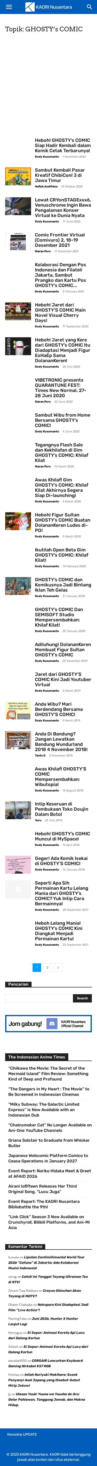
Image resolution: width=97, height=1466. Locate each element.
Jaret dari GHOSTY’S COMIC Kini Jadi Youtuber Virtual (63, 679)
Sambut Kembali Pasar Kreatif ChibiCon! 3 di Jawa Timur (60, 175)
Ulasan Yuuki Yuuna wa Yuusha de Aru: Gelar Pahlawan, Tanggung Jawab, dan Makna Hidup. (46, 1399)
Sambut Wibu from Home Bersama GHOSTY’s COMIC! (62, 420)
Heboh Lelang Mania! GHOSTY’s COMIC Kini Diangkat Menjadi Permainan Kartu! (59, 931)
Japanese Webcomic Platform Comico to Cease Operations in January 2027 (48, 1158)
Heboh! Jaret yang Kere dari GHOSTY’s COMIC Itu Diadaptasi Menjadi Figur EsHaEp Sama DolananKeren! (62, 350)
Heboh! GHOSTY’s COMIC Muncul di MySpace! (62, 836)
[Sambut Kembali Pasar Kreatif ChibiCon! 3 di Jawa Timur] (18, 176)
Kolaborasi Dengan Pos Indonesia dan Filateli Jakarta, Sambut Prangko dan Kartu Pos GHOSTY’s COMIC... (60, 275)
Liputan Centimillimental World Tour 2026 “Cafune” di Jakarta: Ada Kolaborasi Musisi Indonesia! (46, 1262)
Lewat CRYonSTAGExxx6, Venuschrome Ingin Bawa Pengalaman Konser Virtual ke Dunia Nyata (63, 207)
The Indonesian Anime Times (36, 1057)
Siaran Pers (43, 251)
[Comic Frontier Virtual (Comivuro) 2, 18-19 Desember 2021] (18, 241)
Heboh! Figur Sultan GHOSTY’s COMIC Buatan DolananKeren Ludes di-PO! (62, 522)
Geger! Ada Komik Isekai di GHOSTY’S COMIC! (61, 860)
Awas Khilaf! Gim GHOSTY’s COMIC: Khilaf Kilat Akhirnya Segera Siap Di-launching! (61, 487)
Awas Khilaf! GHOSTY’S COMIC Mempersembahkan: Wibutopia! (60, 776)
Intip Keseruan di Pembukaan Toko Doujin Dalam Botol (61, 809)
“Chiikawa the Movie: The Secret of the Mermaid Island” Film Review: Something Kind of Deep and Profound (48, 1074)
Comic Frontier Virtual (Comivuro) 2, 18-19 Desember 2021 (60, 240)
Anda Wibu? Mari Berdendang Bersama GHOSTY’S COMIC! (59, 709)
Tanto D (40, 755)
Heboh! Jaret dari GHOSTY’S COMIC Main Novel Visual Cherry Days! (60, 312)
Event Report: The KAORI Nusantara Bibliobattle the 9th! (44, 1204)
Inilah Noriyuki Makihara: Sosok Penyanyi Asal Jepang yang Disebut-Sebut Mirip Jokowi (44, 1380)
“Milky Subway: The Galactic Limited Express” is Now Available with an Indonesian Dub (43, 1110)
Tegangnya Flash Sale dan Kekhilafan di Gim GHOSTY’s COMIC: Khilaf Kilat (61, 452)
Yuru (38, 820)
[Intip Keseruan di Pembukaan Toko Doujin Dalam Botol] (18, 810)
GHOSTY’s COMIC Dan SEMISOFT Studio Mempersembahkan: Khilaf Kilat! (59, 617)
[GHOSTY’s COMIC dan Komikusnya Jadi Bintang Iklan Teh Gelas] (18, 586)
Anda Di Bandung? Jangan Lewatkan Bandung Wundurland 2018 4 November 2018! (61, 741)
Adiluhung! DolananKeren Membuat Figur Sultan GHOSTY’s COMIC (63, 650)
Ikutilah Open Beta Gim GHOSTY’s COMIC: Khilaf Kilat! (61, 555)
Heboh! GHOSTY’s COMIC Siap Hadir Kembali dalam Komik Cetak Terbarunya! (63, 145)
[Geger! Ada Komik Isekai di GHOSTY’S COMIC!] (18, 865)
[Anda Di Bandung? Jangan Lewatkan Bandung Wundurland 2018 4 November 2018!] (18, 740)
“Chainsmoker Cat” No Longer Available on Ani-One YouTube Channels (50, 1128)
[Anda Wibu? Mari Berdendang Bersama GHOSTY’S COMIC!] (18, 710)
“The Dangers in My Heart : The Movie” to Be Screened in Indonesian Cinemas (48, 1091)
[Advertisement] (48, 87)
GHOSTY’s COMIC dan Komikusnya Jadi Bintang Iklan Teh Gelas (63, 585)
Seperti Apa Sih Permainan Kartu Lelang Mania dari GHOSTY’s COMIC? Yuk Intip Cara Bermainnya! (61, 893)
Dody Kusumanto (47, 156)
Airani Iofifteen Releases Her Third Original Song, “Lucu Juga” (42, 1189)
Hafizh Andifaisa (46, 186)
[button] (9, 7)
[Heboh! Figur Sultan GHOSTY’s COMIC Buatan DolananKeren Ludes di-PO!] (18, 521)
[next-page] (58, 967)
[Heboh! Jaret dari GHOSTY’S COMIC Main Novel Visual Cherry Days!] (18, 311)
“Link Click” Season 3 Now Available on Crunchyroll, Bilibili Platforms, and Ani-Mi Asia (49, 1222)
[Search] (90, 7)
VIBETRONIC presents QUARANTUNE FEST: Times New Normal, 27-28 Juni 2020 (60, 387)
